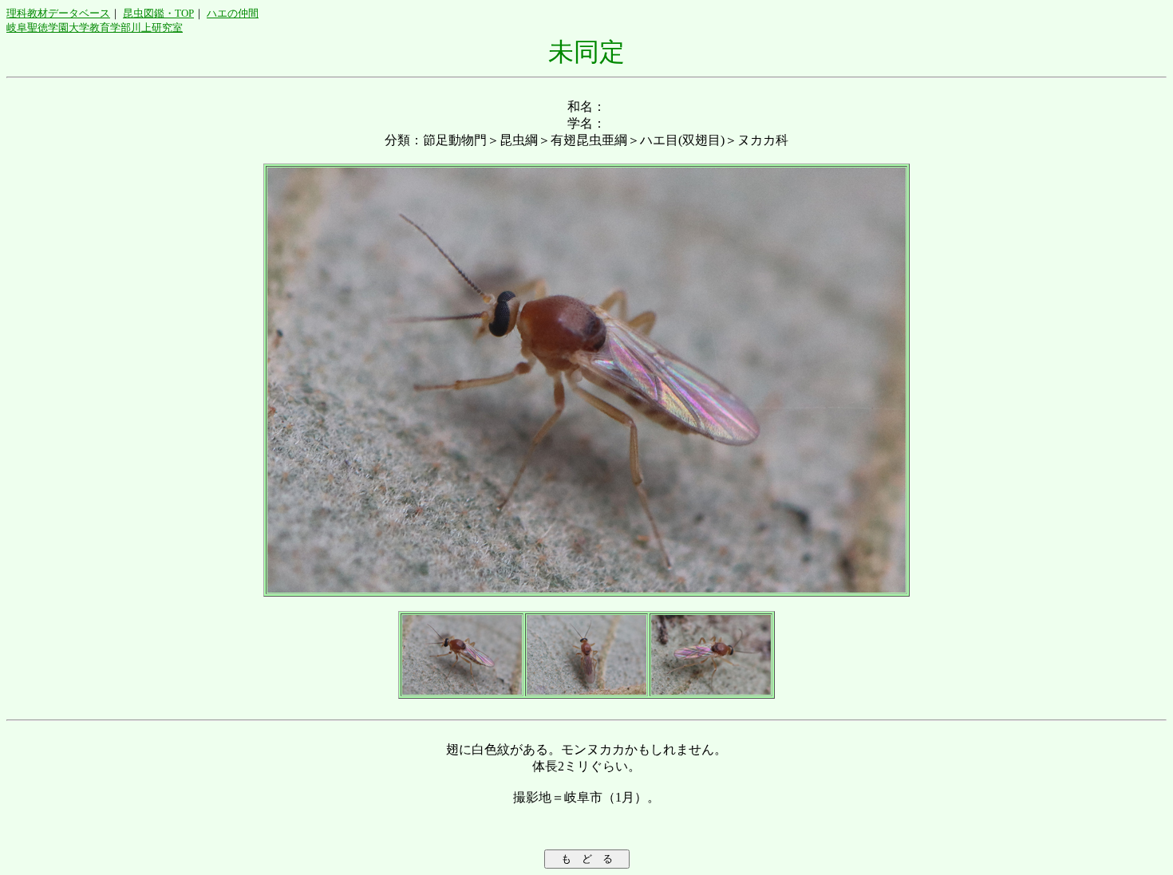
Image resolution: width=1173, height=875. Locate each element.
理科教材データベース (58, 13)
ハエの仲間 (233, 13)
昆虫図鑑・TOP (158, 13)
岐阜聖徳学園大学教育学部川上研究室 (94, 28)
